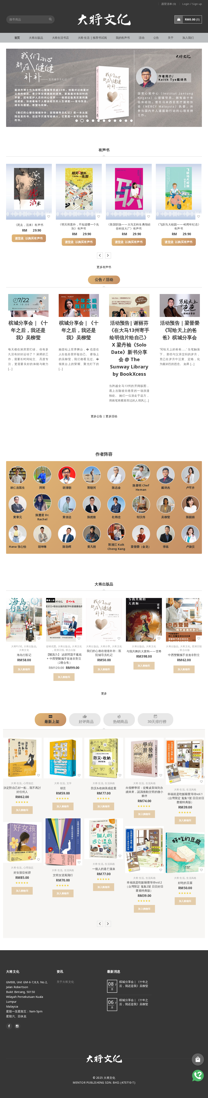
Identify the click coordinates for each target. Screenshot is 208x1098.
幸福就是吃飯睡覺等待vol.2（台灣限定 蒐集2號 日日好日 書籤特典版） (144, 886)
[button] (24, 669)
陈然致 (91, 517)
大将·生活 (16, 783)
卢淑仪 (190, 546)
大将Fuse (16, 646)
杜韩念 (116, 517)
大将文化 (24, 650)
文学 (69, 783)
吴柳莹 (165, 517)
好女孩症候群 (22, 872)
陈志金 (116, 487)
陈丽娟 (190, 517)
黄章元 (17, 517)
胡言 (63, 788)
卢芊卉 (190, 487)
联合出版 (71, 650)
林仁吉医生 (17, 487)
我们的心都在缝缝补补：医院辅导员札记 (104, 653)
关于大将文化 (65, 982)
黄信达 (67, 517)
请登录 (19, 238)
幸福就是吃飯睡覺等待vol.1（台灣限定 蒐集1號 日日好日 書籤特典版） (185, 798)
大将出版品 (30, 646)
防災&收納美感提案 (103, 788)
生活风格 (69, 870)
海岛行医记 (24, 655)
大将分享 (105, 646)
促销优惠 (51, 646)
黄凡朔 (91, 546)
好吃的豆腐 (185, 883)
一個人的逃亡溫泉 (103, 869)
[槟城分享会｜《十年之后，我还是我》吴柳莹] (28, 304)
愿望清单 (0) (168, 4)
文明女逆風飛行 (63, 875)
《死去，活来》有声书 (28, 225)
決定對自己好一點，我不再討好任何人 (22, 790)
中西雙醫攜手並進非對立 (184, 655)
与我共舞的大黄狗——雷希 (144, 651)
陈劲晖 (67, 546)
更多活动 (111, 416)
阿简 (42, 487)
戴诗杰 (165, 487)
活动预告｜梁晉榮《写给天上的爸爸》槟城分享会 (179, 330)
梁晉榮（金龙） (141, 546)
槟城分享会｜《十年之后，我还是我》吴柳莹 (28, 330)
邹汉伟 (141, 517)
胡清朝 (67, 487)
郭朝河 (91, 487)
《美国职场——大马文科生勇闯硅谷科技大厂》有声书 (129, 226)
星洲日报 (59, 650)
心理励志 (28, 783)
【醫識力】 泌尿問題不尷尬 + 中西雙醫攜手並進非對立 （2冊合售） (64, 658)
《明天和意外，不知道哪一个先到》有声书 (78, 226)
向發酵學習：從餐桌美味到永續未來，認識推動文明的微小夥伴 (144, 792)
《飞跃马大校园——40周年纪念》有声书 (179, 226)
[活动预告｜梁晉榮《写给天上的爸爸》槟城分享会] (180, 304)
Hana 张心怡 (17, 546)
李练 (166, 546)
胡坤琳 (42, 546)
